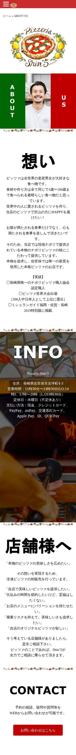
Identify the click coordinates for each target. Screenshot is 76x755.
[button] (6, 4)
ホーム (7, 16)
